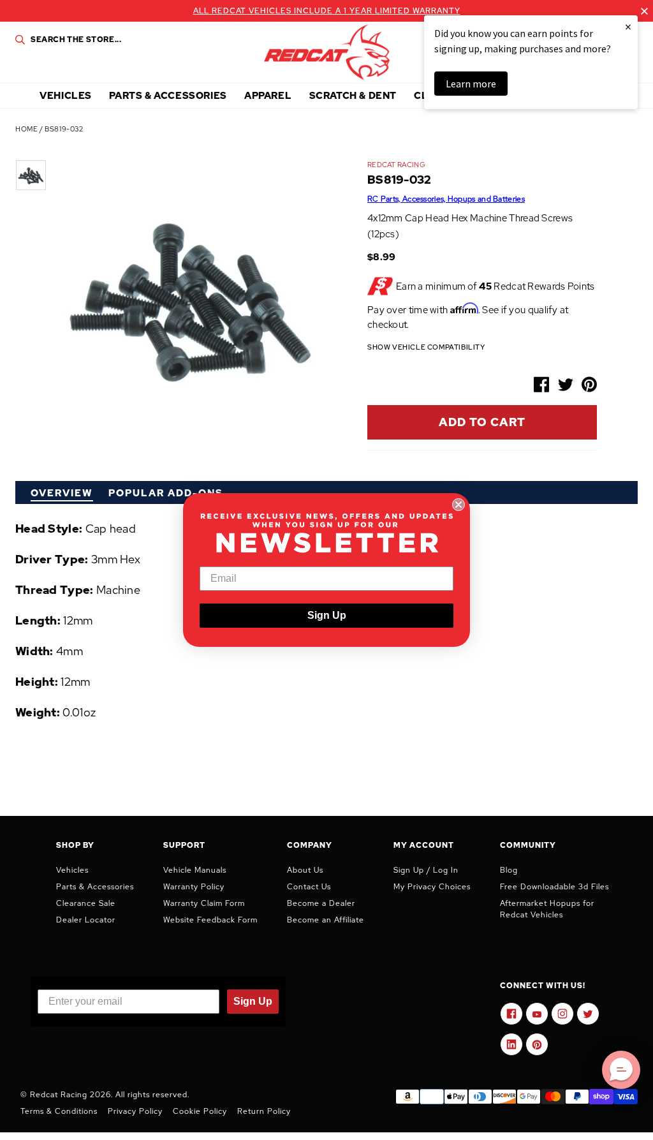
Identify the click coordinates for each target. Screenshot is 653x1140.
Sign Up (326, 615)
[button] (621, 1070)
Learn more (471, 83)
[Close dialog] (458, 504)
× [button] (628, 26)
